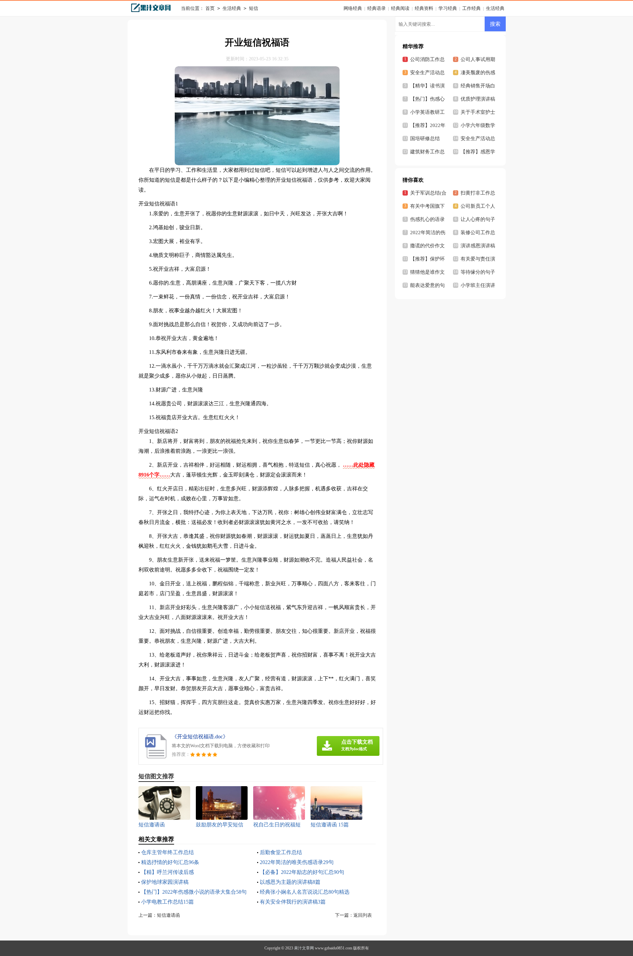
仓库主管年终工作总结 (167, 852)
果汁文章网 (304, 948)
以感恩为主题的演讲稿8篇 (290, 882)
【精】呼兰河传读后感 (167, 872)
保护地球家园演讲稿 (165, 882)
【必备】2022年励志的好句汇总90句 (302, 872)
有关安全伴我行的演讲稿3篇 (293, 902)
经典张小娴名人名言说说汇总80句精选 (304, 892)
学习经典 (447, 8)
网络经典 (353, 8)
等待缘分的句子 (478, 272)
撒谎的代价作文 (427, 245)
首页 (210, 8)
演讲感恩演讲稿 (478, 245)
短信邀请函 (168, 915)
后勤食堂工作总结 (281, 852)
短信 (253, 8)
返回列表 (362, 915)
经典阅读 (400, 8)
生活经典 (232, 8)
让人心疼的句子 (478, 219)
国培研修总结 (425, 138)
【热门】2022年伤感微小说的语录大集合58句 (194, 892)
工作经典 (471, 8)
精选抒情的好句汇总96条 (170, 862)
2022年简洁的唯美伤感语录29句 (297, 862)
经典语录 (376, 8)
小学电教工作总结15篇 (167, 902)
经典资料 (424, 8)
